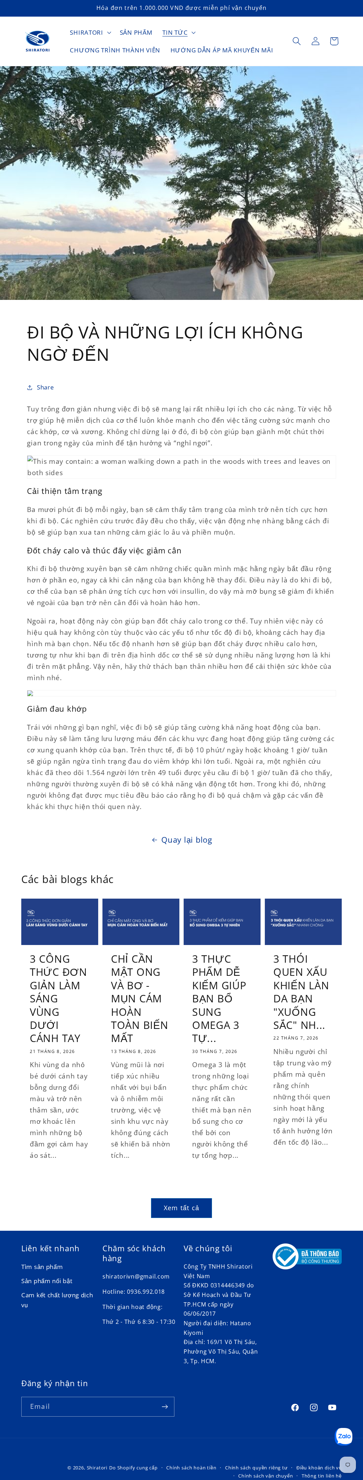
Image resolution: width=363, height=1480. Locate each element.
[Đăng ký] (164, 1407)
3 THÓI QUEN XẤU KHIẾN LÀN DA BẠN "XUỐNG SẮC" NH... (301, 992)
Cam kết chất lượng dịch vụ (57, 1300)
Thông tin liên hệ (322, 1476)
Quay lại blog (186, 840)
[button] (90, 32)
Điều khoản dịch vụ (319, 1467)
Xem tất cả (181, 1207)
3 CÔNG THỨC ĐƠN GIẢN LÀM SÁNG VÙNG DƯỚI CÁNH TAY (58, 998)
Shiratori (97, 1467)
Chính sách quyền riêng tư (256, 1467)
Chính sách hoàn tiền (191, 1467)
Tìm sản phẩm (42, 1267)
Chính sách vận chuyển (265, 1476)
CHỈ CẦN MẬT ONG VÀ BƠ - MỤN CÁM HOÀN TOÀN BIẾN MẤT (139, 998)
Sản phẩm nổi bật (47, 1281)
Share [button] (45, 387)
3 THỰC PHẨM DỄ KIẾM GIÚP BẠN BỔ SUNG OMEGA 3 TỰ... (219, 998)
